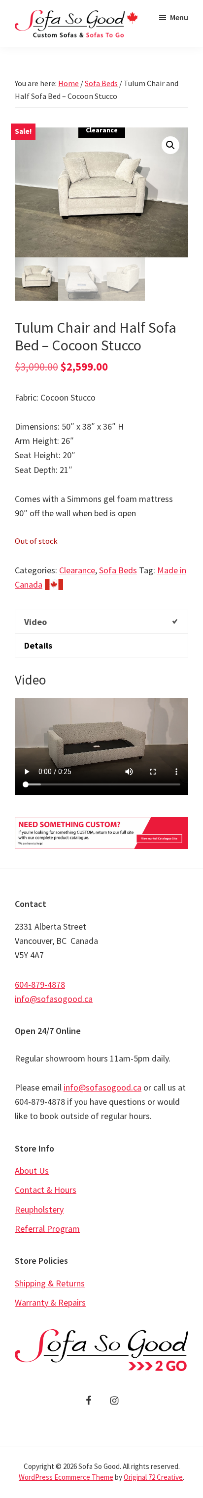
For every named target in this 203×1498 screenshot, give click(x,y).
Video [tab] (35, 621)
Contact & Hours (45, 1189)
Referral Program (47, 1228)
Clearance (77, 570)
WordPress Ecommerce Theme (66, 1477)
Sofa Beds (101, 83)
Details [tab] (38, 645)
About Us (32, 1170)
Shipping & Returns (50, 1283)
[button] (170, 145)
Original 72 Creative (153, 1477)
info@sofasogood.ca (54, 998)
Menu (179, 17)
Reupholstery (39, 1209)
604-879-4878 (40, 984)
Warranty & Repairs (50, 1302)
